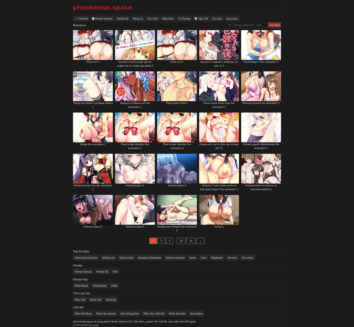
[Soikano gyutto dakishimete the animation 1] (261, 127)
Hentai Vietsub (83, 271)
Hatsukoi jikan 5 (93, 226)
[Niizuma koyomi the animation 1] (261, 86)
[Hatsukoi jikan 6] (135, 210)
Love (203, 257)
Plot (115, 271)
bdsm (193, 257)
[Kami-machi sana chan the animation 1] (219, 86)
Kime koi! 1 (92, 61)
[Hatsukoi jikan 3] (135, 169)
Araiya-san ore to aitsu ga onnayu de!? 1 (219, 146)
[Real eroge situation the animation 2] (177, 127)
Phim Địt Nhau (83, 313)
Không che (108, 257)
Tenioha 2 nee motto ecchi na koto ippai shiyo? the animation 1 (219, 187)
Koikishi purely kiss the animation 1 (93, 187)
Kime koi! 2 (177, 61)
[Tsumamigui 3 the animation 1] (261, 45)
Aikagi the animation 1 (93, 144)
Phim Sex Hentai (106, 313)
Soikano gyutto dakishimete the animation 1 (261, 146)
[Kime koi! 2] (177, 45)
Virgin (114, 285)
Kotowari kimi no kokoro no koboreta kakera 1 (261, 187)
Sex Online (196, 313)
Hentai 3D (102, 271)
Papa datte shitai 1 (177, 103)
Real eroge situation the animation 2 (177, 146)
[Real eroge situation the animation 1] (135, 127)
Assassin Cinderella (149, 257)
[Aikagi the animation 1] (93, 127)
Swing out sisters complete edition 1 (93, 105)
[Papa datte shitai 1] (177, 86)
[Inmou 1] (219, 210)
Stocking (111, 299)
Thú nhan (247, 257)
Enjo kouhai (126, 257)
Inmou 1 (219, 226)
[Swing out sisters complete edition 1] (93, 86)
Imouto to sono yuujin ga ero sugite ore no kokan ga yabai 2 (135, 63)
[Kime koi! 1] (93, 45)
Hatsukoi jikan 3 (135, 185)
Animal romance (175, 257)
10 (181, 240)
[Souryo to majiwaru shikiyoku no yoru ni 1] (219, 45)
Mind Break (81, 285)
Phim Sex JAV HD (154, 313)
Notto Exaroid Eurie (86, 257)
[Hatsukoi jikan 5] (93, 210)
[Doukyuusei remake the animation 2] (177, 210)
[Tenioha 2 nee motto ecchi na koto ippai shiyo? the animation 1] (219, 169)
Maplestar (217, 257)
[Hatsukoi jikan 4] (177, 169)
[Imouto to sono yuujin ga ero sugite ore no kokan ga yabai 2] (135, 45)
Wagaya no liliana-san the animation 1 (135, 105)
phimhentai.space (102, 7)
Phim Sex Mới (177, 313)
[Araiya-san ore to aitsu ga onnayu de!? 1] (219, 127)
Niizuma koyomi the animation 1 (261, 103)
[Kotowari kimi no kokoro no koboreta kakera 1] (261, 169)
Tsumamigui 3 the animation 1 (261, 61)
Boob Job (95, 299)
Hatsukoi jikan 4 (177, 185)
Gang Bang (99, 285)
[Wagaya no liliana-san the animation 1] (135, 86)
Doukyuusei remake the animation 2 (177, 228)
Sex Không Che (130, 313)
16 (190, 240)
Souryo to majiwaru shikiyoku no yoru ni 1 (219, 63)
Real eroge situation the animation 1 (135, 146)
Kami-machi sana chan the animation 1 (219, 105)
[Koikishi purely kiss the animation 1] (93, 169)
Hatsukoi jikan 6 (135, 226)
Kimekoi (232, 257)
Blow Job (80, 299)
